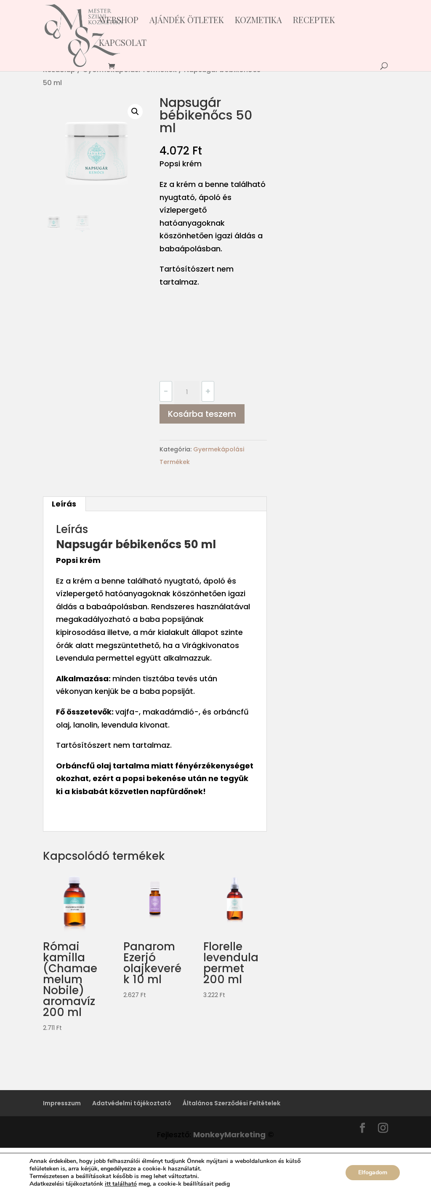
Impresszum (62, 1103)
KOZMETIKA (258, 21)
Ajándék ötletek (186, 21)
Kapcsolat (122, 44)
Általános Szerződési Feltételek (231, 1103)
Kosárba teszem (202, 414)
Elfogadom (372, 1172)
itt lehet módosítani (259, 1184)
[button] (135, 111)
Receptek (314, 21)
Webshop (118, 21)
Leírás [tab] (64, 504)
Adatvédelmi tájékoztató (131, 1103)
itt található (121, 1184)
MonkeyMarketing (229, 1134)
